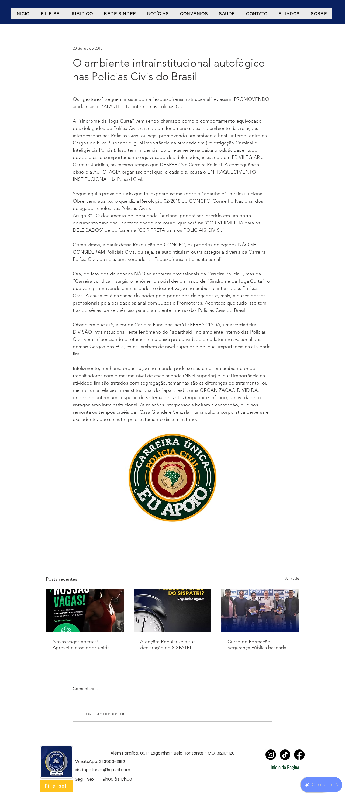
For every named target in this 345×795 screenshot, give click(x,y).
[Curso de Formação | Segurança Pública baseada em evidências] (260, 610)
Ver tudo (292, 578)
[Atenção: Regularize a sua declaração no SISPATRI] (173, 610)
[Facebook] (299, 754)
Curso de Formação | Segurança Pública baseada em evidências (256, 645)
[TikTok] (285, 754)
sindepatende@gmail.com (102, 770)
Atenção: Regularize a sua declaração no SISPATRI (168, 645)
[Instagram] (270, 754)
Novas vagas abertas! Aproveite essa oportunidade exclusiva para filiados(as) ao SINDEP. (84, 645)
